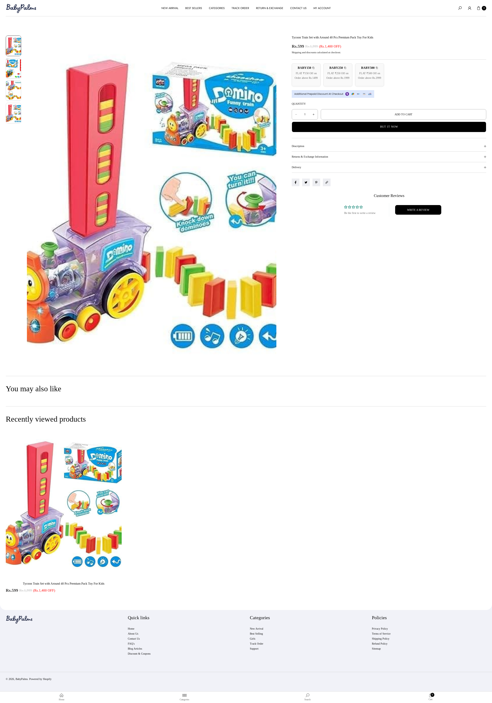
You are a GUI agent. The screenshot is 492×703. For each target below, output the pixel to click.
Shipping (296, 52)
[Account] (469, 8)
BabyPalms (22, 679)
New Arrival (256, 628)
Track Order (256, 643)
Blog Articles (135, 648)
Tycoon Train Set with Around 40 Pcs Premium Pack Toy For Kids (63, 583)
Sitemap (376, 648)
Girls (252, 638)
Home (131, 628)
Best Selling (256, 633)
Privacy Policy (380, 628)
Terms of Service (381, 633)
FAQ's (131, 643)
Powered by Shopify (40, 679)
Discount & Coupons (139, 653)
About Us (133, 633)
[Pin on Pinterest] (316, 182)
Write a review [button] (418, 210)
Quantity (299, 103)
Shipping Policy (380, 638)
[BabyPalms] (21, 8)
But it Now (389, 126)
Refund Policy (379, 643)
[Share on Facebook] (295, 182)
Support (254, 648)
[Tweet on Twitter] (306, 182)
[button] (460, 8)
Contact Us (134, 638)
